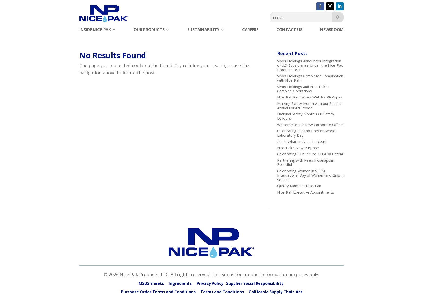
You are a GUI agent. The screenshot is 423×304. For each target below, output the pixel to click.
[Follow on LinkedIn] (340, 6)
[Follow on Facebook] (320, 6)
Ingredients (180, 283)
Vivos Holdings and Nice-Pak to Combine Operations (303, 88)
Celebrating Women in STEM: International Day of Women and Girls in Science (310, 175)
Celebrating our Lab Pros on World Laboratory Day (306, 133)
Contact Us (289, 30)
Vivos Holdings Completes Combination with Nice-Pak (310, 78)
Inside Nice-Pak (95, 30)
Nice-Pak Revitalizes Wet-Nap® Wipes (309, 97)
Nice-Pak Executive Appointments (305, 192)
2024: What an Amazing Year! (301, 141)
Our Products (149, 30)
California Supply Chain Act (275, 291)
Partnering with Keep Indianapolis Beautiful (305, 162)
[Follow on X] (330, 6)
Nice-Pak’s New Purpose (298, 147)
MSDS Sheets (151, 283)
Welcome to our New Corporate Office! (310, 124)
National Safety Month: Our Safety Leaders (305, 116)
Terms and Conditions (222, 291)
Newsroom (332, 30)
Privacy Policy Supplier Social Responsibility (240, 283)
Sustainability (203, 30)
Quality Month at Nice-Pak (299, 185)
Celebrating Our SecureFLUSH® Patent (310, 154)
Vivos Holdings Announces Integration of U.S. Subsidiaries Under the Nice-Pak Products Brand (310, 65)
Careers (250, 30)
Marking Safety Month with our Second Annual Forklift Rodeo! (309, 105)
